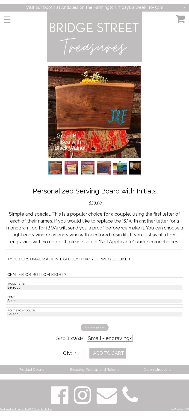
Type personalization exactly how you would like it (70, 258)
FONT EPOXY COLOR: (21, 310)
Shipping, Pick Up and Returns (94, 370)
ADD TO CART (108, 353)
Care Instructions (157, 370)
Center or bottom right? (36, 274)
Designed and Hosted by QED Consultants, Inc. (26, 409)
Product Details (31, 370)
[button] (136, 70)
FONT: (11, 297)
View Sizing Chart (94, 327)
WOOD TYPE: (16, 283)
